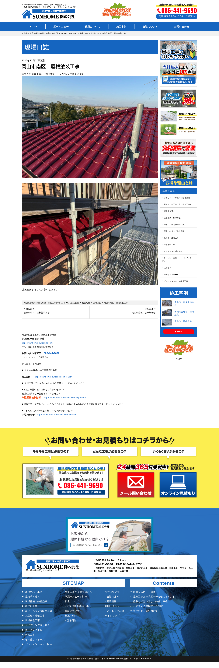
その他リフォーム (171, 274)
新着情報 (112, 601)
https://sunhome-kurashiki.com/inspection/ (65, 397)
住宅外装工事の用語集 (145, 611)
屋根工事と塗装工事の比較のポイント (154, 596)
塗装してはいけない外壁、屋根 (150, 601)
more (179, 331)
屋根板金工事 (169, 245)
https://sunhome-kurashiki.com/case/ (53, 377)
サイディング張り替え (173, 251)
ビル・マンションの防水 (38, 644)
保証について (72, 611)
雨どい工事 (31, 606)
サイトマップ (112, 615)
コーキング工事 (33, 630)
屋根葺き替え (169, 211)
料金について (72, 601)
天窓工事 (167, 268)
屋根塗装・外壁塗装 (172, 218)
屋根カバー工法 (33, 592)
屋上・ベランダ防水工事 (174, 231)
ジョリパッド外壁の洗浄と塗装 (177, 198)
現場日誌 (72, 620)
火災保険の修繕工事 (78, 606)
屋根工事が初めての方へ (78, 592)
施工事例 (121, 26)
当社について (150, 26)
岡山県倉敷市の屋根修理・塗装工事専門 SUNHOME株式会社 (99, 658)
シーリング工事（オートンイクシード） (178, 259)
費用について (92, 26)
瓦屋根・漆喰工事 (171, 238)
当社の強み (113, 596)
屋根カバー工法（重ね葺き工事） (178, 204)
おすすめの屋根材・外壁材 (148, 606)
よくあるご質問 (115, 611)
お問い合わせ (182, 26)
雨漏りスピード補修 (76, 596)
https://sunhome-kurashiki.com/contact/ (57, 414)
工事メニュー (61, 26)
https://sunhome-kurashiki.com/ (37, 343)
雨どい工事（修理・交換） (175, 225)
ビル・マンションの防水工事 (176, 281)
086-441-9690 (52, 353)
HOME (34, 26)
